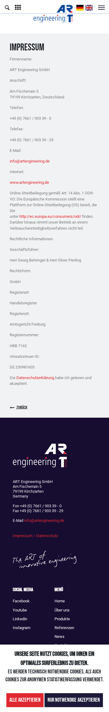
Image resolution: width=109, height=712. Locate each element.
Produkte (62, 619)
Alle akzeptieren (25, 700)
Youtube (20, 610)
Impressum (22, 535)
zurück (22, 408)
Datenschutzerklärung (35, 377)
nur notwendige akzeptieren (74, 700)
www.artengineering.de (29, 182)
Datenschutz (47, 535)
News (59, 636)
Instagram (21, 627)
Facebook (21, 601)
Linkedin (20, 619)
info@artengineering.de (30, 161)
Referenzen (64, 627)
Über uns (62, 610)
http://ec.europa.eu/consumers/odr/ (50, 216)
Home (59, 601)
